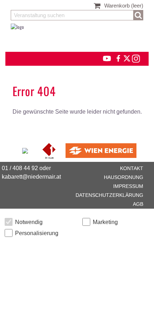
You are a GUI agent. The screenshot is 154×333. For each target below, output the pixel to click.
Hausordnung (123, 177)
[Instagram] (135, 57)
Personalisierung (36, 233)
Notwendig (29, 222)
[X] (126, 57)
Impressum (128, 186)
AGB (138, 204)
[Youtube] (104, 57)
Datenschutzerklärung (109, 195)
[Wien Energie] (101, 149)
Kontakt (131, 168)
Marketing (105, 222)
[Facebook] (118, 57)
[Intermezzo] (26, 149)
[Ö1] (50, 149)
